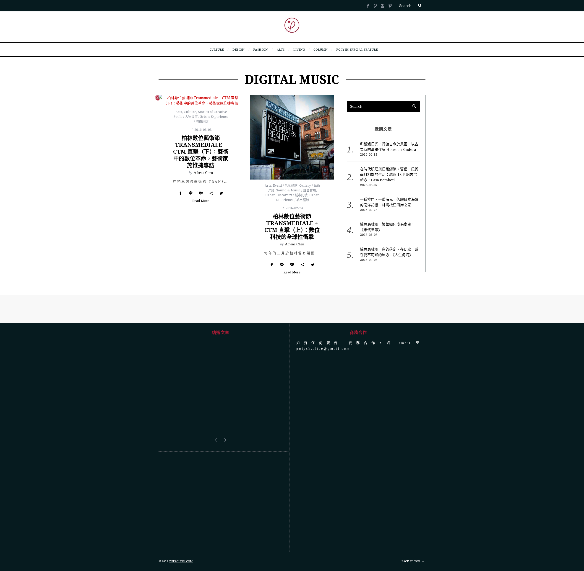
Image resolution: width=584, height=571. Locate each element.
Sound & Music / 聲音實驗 (296, 190)
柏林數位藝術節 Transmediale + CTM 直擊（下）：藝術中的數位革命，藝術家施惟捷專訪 (201, 151)
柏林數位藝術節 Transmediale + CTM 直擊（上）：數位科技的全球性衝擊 (292, 226)
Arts (178, 112)
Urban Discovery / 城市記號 (286, 195)
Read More (200, 201)
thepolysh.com (181, 561)
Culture (190, 112)
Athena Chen (203, 173)
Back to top (411, 561)
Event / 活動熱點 (285, 185)
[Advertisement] (220, 501)
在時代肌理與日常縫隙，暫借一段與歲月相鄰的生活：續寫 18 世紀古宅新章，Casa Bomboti (389, 175)
